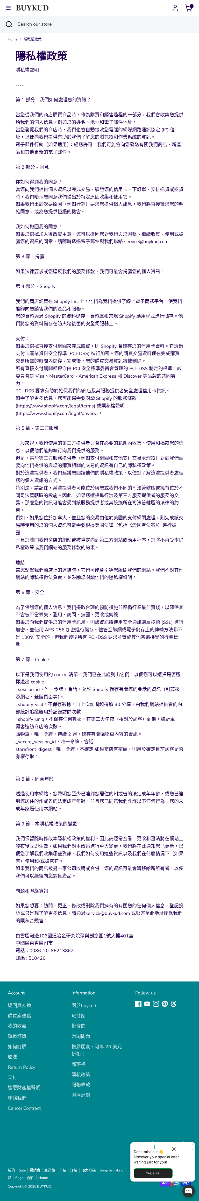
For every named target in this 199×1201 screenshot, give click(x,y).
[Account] (175, 6)
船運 (12, 1057)
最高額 (49, 1170)
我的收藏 (17, 1026)
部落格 (79, 1064)
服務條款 (81, 1085)
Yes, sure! (153, 1173)
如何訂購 (17, 1047)
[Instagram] (156, 1004)
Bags (19, 1177)
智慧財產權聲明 (24, 1088)
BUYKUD (44, 1186)
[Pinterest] (165, 1004)
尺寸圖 (79, 1016)
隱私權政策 (33, 39)
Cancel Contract (24, 1108)
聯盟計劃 (81, 1095)
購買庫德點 (19, 1016)
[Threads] (173, 1004)
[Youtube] (147, 1004)
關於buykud (84, 1005)
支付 (12, 1077)
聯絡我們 (17, 1098)
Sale (22, 1170)
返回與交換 (19, 1005)
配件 (30, 1177)
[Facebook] (138, 1004)
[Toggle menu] (8, 8)
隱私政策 (81, 1075)
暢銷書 (35, 1170)
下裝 (62, 1170)
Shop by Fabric (111, 1170)
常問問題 (81, 1036)
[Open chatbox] (188, 1191)
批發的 (79, 1026)
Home (12, 39)
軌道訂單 (17, 1036)
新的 (11, 1170)
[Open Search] (9, 24)
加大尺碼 (88, 1170)
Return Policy (21, 1067)
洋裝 (73, 1170)
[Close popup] (174, 1147)
